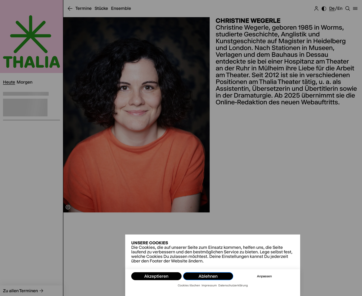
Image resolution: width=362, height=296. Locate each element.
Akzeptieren (156, 276)
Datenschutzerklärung (233, 285)
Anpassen (264, 276)
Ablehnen (208, 276)
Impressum (209, 285)
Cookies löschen (189, 285)
